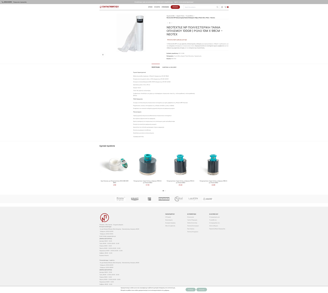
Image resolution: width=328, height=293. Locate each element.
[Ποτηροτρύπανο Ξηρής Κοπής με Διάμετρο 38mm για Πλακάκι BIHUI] (213, 164)
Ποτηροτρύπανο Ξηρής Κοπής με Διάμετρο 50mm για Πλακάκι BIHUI (180, 182)
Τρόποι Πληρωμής (192, 220)
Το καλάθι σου (213, 220)
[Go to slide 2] (164, 190)
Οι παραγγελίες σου (214, 223)
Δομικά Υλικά (180, 16)
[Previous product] (168, 23)
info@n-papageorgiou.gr (109, 236)
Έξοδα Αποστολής (192, 223)
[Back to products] (170, 23)
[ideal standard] (178, 199)
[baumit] (149, 199)
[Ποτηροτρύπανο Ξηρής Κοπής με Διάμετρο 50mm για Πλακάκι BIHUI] (180, 164)
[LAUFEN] (193, 199)
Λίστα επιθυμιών (213, 225)
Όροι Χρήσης (190, 228)
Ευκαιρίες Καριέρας (170, 223)
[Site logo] (109, 7)
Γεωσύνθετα (189, 16)
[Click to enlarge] (103, 54)
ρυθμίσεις (166, 290)
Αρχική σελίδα (171, 16)
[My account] (222, 7)
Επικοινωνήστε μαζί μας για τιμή (177, 39)
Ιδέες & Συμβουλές (170, 225)
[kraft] (135, 199)
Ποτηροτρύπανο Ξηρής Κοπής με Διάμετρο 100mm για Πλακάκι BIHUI (148, 182)
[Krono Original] (120, 199)
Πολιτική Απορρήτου (192, 231)
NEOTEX (173, 58)
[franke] (164, 199)
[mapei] (207, 199)
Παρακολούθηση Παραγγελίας (217, 228)
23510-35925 (109, 234)
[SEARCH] (217, 7)
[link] (175, 7)
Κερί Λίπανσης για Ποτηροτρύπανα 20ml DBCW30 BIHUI (114, 182)
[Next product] (172, 23)
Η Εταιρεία (168, 217)
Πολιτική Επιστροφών (193, 225)
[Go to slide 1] (163, 190)
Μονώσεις (191, 56)
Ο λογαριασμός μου (214, 217)
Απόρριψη (201, 289)
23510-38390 (109, 267)
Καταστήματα (169, 220)
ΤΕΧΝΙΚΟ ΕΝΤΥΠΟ (138, 136)
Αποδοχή (190, 289)
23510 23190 (8, 2)
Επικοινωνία (190, 217)
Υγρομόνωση (197, 56)
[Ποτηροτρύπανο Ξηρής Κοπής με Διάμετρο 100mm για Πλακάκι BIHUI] (147, 164)
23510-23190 (109, 231)
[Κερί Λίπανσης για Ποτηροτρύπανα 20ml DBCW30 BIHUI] (114, 164)
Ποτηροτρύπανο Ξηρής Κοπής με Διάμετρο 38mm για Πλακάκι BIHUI (213, 182)
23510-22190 (109, 265)
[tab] (156, 66)
